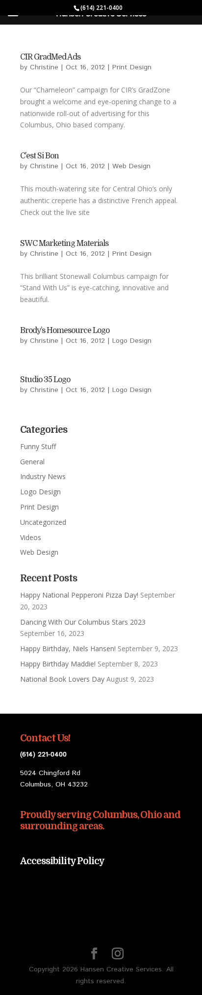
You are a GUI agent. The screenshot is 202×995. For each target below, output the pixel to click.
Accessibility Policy (62, 861)
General (32, 461)
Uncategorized (43, 522)
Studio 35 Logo (45, 379)
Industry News (43, 476)
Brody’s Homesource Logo (64, 330)
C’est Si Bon (39, 155)
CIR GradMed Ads (50, 57)
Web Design (131, 166)
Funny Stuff (38, 446)
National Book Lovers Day (62, 679)
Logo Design (132, 341)
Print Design (132, 67)
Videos (30, 537)
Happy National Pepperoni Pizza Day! (79, 595)
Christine (44, 67)
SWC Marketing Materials (64, 243)
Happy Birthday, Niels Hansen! (68, 648)
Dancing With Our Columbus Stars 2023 (83, 622)
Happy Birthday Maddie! (58, 663)
